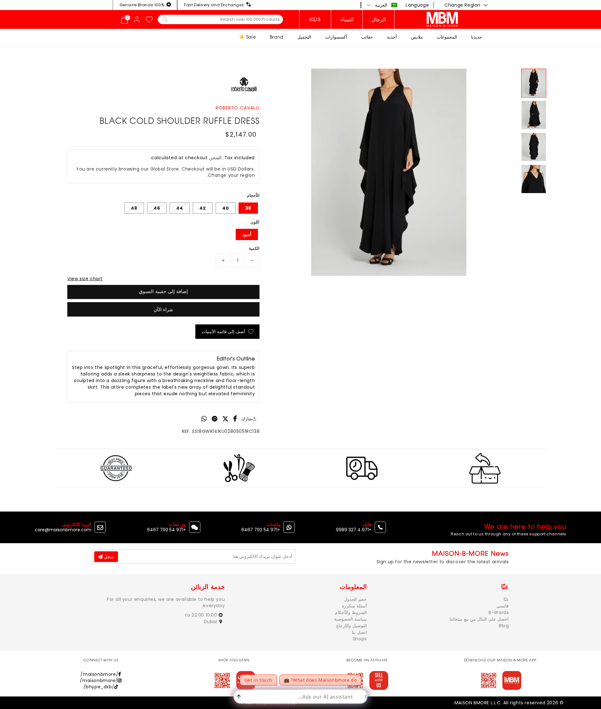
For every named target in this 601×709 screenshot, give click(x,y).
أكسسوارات (336, 36)
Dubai (211, 621)
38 (248, 208)
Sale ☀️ (247, 36)
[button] (382, 5)
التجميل (304, 36)
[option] (388, 172)
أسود (246, 234)
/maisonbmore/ (99, 674)
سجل (108, 557)
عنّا (506, 599)
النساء (347, 19)
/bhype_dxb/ (99, 687)
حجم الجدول (355, 599)
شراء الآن (163, 309)
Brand (277, 36)
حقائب (367, 36)
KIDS (315, 19)
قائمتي (502, 606)
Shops (360, 639)
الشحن (215, 158)
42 (202, 208)
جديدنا (476, 36)
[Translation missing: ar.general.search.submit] (165, 19)
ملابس (417, 36)
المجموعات (447, 36)
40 (225, 208)
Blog (504, 625)
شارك (246, 419)
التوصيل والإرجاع (351, 625)
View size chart (85, 279)
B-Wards (499, 612)
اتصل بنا (359, 632)
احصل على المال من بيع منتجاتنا (479, 619)
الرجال (379, 19)
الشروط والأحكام (351, 612)
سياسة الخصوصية (350, 619)
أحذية (392, 36)
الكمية (254, 248)
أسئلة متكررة (354, 606)
